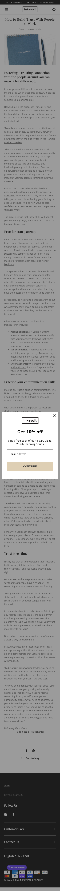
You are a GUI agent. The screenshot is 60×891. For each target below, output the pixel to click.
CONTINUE (30, 466)
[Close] (54, 415)
